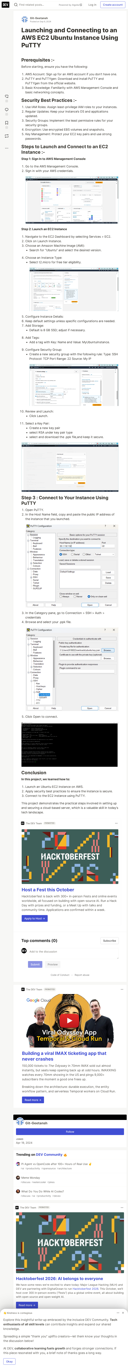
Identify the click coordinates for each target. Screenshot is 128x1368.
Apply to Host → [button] (34, 918)
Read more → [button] (33, 1100)
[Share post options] (6, 148)
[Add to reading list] (6, 124)
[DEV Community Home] (5, 4)
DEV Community (49, 1155)
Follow (70, 1131)
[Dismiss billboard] (123, 1312)
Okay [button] (9, 1361)
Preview (53, 964)
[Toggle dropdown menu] (116, 823)
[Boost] (6, 135)
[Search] (15, 5)
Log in (92, 4)
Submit (35, 964)
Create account (113, 4)
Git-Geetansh (39, 18)
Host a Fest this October (48, 889)
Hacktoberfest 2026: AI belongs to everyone (59, 1278)
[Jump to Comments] (6, 111)
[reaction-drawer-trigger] (6, 98)
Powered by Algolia (69, 5)
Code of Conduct (60, 974)
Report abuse (82, 974)
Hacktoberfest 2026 (85, 1288)
